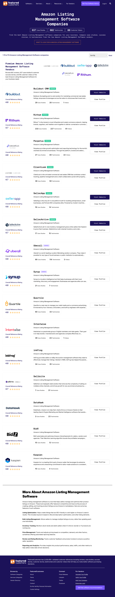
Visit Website (100, 92)
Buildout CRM (41, 88)
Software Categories (16, 574)
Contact (32, 583)
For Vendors (70, 4)
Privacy (32, 580)
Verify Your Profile (81, 577)
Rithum (37, 114)
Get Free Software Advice (90, 3)
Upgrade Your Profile (82, 574)
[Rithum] (84, 74)
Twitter (61, 580)
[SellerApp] (84, 66)
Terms (32, 577)
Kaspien (38, 454)
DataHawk (39, 402)
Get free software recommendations (90, 588)
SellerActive (41, 219)
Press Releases (63, 574)
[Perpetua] (67, 74)
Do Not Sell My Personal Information (40, 586)
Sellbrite (39, 376)
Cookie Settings (34, 589)
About (48, 4)
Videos (66, 103)
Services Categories (16, 577)
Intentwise (40, 324)
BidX (36, 428)
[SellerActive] (101, 66)
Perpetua (39, 141)
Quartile (39, 297)
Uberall (38, 245)
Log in (104, 4)
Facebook (62, 583)
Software (29, 4)
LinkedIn (61, 577)
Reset (110, 55)
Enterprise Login (80, 583)
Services (39, 4)
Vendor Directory (15, 580)
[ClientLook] (51, 66)
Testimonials (54, 103)
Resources (57, 4)
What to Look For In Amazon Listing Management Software (57, 42)
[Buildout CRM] (67, 66)
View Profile (99, 99)
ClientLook (40, 167)
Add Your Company (81, 580)
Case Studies (40, 103)
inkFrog (38, 350)
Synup (37, 271)
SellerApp (39, 193)
